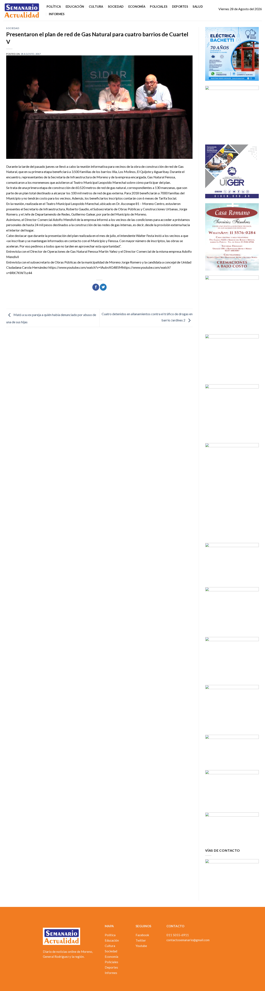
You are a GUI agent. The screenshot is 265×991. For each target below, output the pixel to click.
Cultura (96, 6)
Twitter (141, 940)
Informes (56, 14)
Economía (136, 6)
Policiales (158, 6)
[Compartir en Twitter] (103, 287)
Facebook (142, 935)
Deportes (180, 6)
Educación (75, 6)
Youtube (141, 946)
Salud (198, 6)
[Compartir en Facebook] (95, 287)
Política (54, 6)
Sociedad (116, 6)
